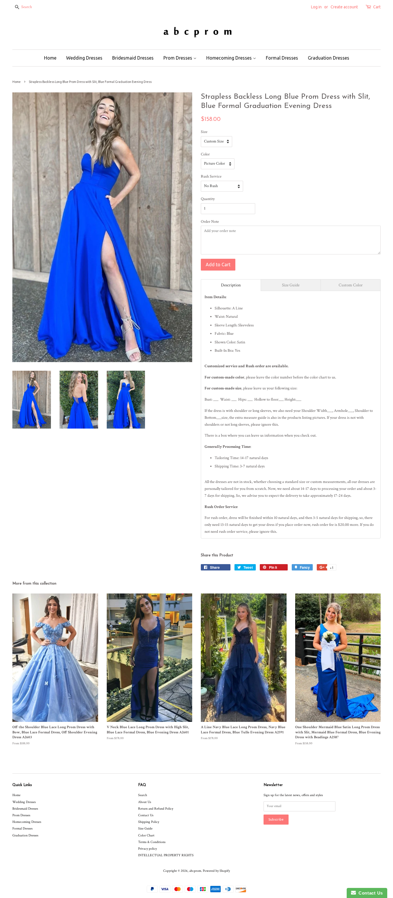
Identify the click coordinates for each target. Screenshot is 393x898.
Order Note (210, 221)
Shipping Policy (148, 822)
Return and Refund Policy (155, 808)
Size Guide (145, 828)
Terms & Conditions (151, 842)
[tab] (231, 285)
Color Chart (146, 835)
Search (142, 795)
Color (205, 154)
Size (204, 131)
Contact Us (145, 815)
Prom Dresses (178, 57)
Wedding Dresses (84, 57)
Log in (316, 7)
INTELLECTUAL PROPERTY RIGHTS (166, 855)
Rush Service (211, 176)
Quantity (208, 198)
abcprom (195, 871)
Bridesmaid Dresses (133, 57)
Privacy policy (147, 848)
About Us (144, 802)
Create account (344, 7)
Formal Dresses (282, 57)
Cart (377, 7)
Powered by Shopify (216, 871)
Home (50, 57)
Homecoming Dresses (229, 57)
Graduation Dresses (328, 57)
